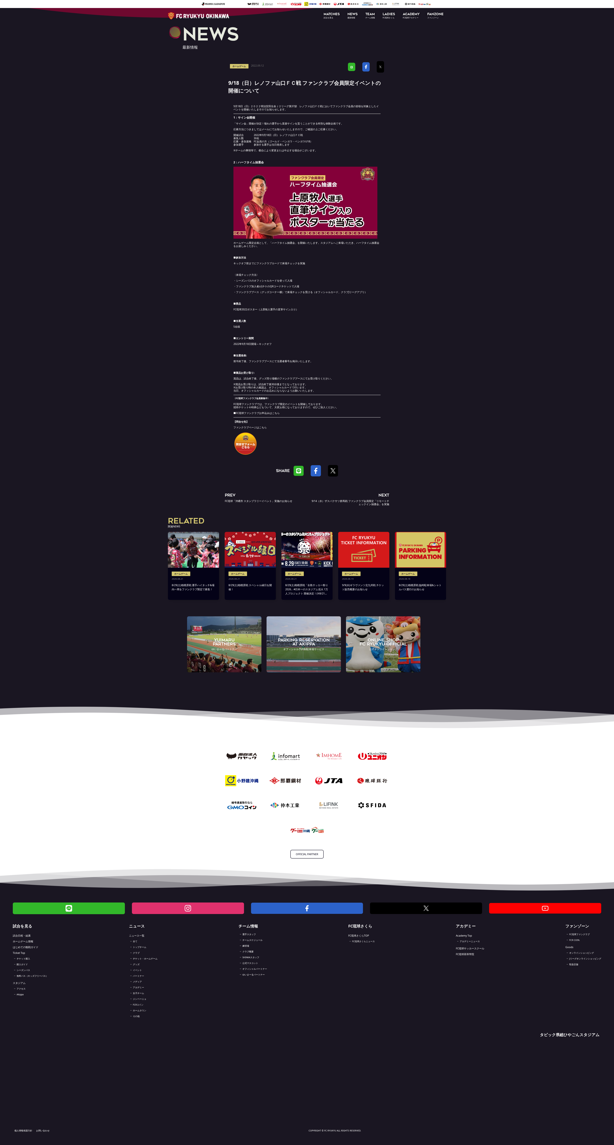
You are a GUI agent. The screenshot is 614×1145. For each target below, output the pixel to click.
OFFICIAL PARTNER (307, 854)
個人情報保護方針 (23, 1130)
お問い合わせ (43, 1130)
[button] (331, 16)
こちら (276, 413)
